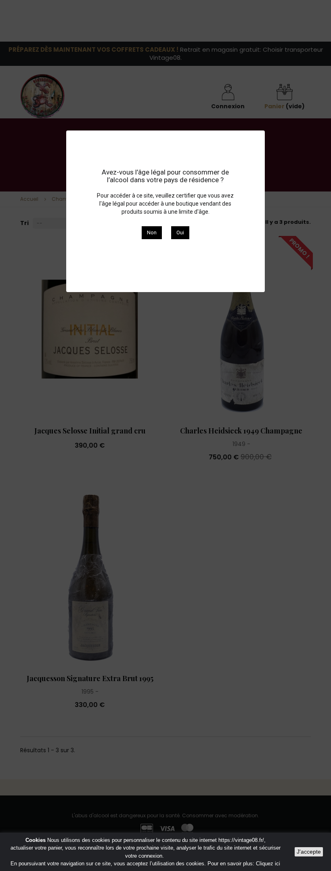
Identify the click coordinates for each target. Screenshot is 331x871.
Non (152, 232)
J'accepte (309, 851)
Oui (180, 232)
